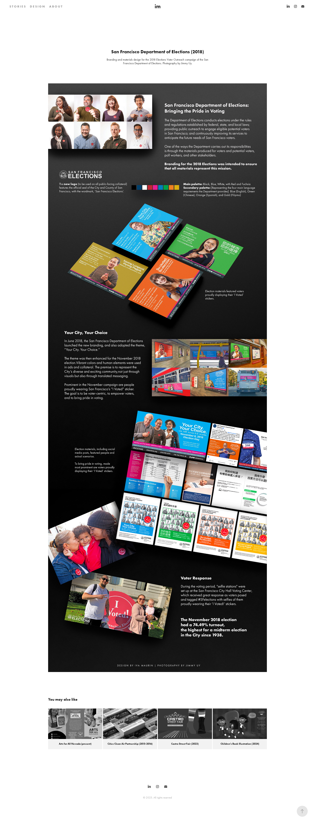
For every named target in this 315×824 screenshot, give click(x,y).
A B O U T (55, 6)
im (158, 6)
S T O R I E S (17, 6)
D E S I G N (37, 6)
